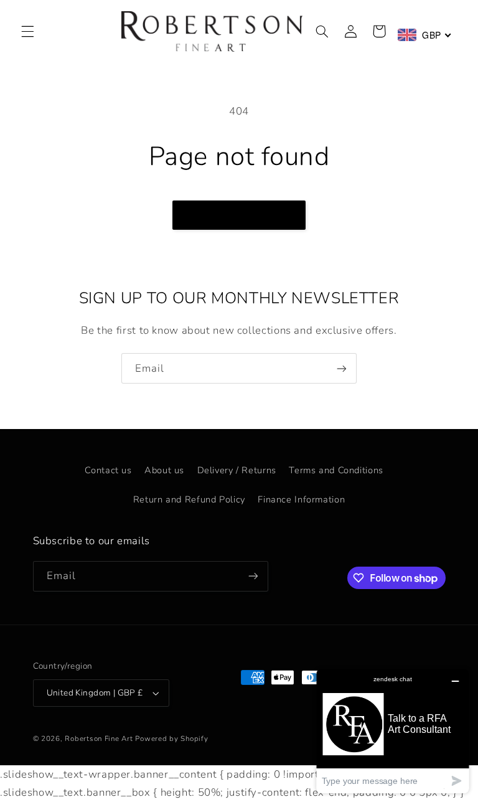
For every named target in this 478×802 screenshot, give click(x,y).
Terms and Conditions (336, 470)
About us (164, 470)
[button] (27, 31)
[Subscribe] (341, 368)
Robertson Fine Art (99, 738)
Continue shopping (239, 215)
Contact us (108, 470)
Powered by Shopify (171, 738)
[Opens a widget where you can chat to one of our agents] (393, 731)
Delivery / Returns (236, 470)
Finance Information (301, 499)
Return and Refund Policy (189, 499)
